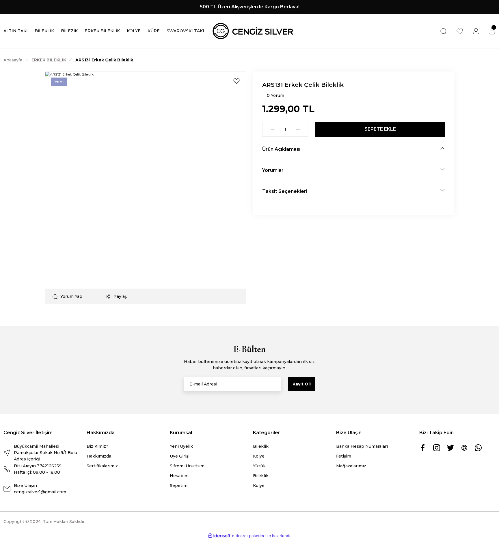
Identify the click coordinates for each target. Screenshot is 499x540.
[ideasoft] (219, 536)
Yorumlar (273, 170)
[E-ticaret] (249, 536)
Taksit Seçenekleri (284, 191)
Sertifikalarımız (102, 465)
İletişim (343, 456)
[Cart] (492, 31)
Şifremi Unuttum (187, 465)
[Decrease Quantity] (272, 129)
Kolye (259, 456)
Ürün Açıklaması (281, 149)
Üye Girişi (179, 456)
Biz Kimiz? (97, 446)
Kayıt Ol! (302, 384)
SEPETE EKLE (380, 129)
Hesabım (179, 475)
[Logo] (253, 31)
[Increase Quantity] (298, 129)
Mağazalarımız (351, 465)
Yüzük (259, 465)
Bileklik (261, 446)
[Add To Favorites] (236, 81)
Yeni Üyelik (181, 446)
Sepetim (178, 485)
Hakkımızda (99, 456)
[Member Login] (475, 31)
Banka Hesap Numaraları (362, 446)
